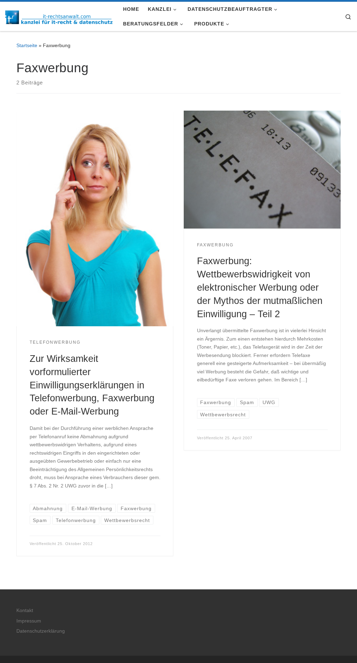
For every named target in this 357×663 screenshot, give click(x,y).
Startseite (26, 45)
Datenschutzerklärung (40, 631)
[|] (59, 16)
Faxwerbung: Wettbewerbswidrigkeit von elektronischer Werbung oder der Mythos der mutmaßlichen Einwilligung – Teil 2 (259, 287)
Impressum (28, 621)
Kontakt (24, 610)
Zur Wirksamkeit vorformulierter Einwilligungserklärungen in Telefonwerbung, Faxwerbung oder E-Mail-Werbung (92, 385)
